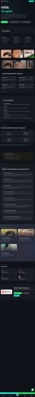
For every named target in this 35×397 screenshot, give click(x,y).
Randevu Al (31, 1)
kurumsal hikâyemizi (20, 144)
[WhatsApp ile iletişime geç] (32, 389)
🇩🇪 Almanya (26, 293)
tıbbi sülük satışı (16, 145)
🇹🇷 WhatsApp (18, 293)
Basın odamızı (14, 144)
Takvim (16, 295)
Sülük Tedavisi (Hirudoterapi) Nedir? (29, 91)
